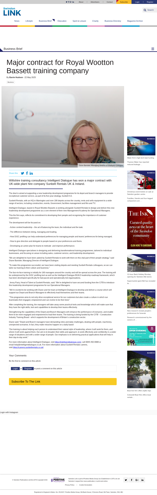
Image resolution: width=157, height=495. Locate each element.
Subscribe (124, 2)
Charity (95, 21)
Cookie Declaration (85, 485)
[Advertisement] (141, 95)
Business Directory (113, 21)
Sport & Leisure (79, 21)
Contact (110, 2)
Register (150, 2)
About (81, 2)
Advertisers (95, 2)
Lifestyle (29, 21)
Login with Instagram (9, 412)
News (16, 21)
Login (137, 2)
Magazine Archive (135, 21)
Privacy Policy (69, 485)
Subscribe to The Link (25, 381)
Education (62, 21)
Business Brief (45, 21)
